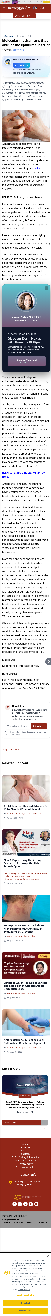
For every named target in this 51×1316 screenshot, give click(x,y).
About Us (18, 1222)
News (29, 1222)
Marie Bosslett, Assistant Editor (21, 936)
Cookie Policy (24, 1289)
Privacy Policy (26, 1163)
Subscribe (37, 726)
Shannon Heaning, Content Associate (24, 813)
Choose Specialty (22, 16)
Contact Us (25, 1150)
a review (36, 168)
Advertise (25, 1147)
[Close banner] (47, 3)
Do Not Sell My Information (25, 1157)
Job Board (26, 1153)
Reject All (25, 1303)
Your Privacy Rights (25, 1167)
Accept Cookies (25, 1311)
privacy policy (15, 734)
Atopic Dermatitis (11, 749)
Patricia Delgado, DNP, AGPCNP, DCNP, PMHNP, (26, 873)
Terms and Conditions (25, 1160)
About (25, 1144)
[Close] (48, 1256)
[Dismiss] (46, 288)
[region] (25, 1284)
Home (7, 1222)
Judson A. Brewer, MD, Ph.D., (18, 876)
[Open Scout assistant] (36, 8)
